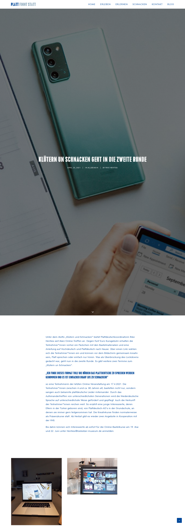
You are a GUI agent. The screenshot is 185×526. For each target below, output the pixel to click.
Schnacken (140, 4)
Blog (170, 4)
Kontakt (157, 4)
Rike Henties (112, 168)
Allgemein (93, 168)
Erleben (105, 4)
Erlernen (121, 4)
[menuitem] (92, 4)
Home (91, 4)
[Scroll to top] (179, 520)
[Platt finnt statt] (23, 4)
